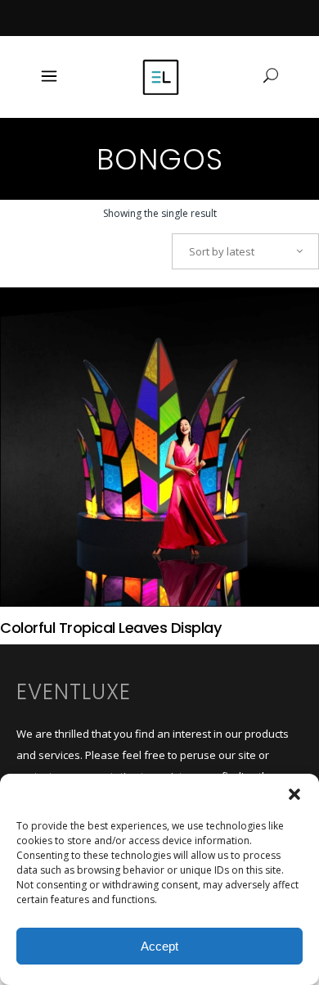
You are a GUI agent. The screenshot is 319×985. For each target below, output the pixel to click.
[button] (294, 794)
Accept (159, 946)
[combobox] (245, 251)
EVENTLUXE (73, 692)
